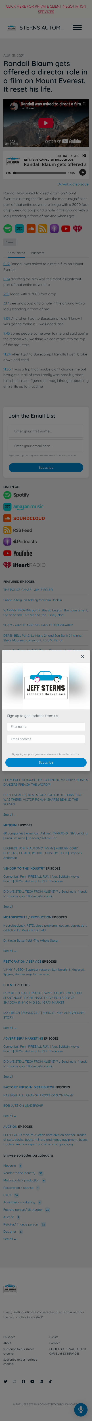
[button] (82, 656)
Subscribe (46, 762)
